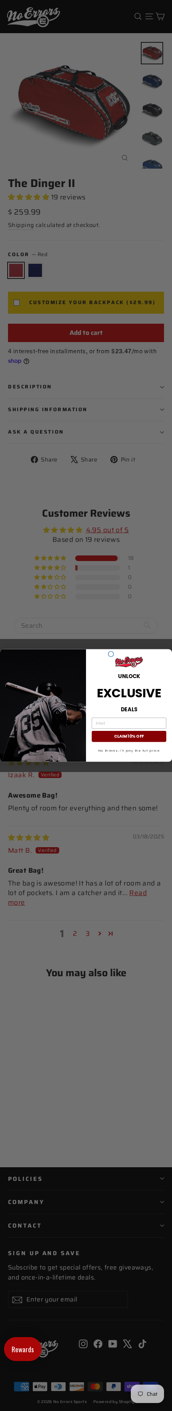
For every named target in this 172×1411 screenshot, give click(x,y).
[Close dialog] (111, 654)
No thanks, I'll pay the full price (129, 750)
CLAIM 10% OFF (129, 736)
